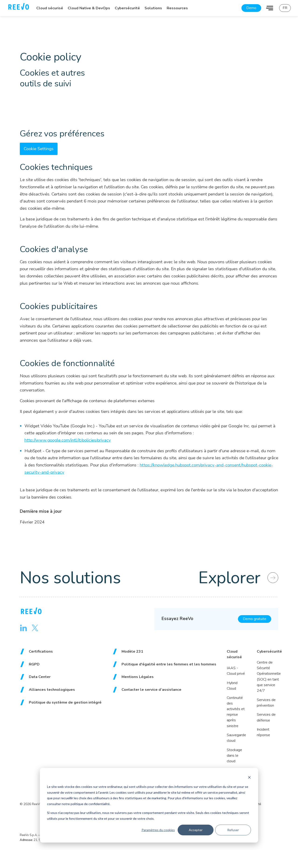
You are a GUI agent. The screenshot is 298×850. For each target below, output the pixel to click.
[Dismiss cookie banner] (249, 778)
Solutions (153, 8)
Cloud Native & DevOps (89, 8)
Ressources (177, 8)
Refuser (233, 830)
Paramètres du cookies (158, 830)
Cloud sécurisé (49, 8)
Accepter (196, 830)
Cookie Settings (39, 149)
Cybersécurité (127, 8)
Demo (251, 7)
